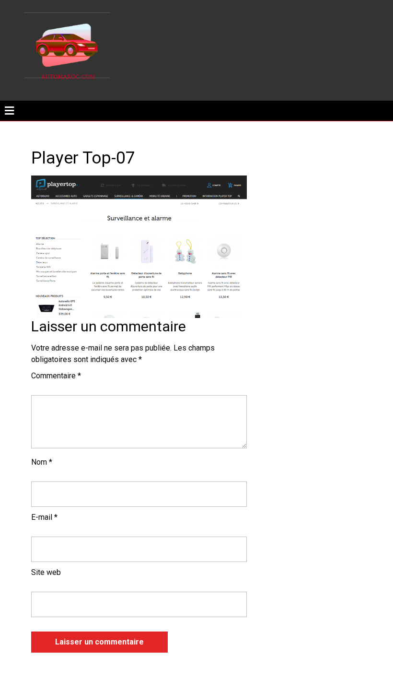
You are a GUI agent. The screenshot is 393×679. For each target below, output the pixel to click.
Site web (46, 572)
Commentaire (56, 375)
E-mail (44, 517)
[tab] (9, 111)
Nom (41, 462)
